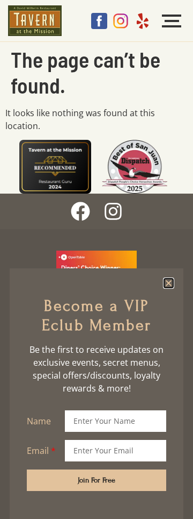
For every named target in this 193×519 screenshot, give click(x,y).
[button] (169, 283)
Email (38, 450)
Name (39, 421)
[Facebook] (80, 211)
